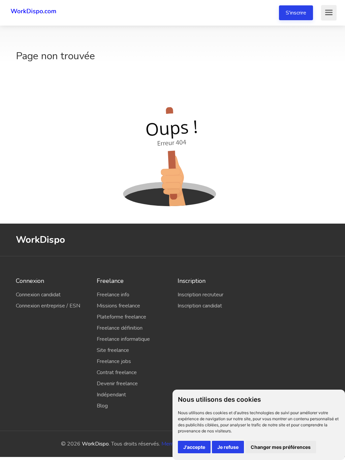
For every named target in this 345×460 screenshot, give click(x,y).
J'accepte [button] (194, 447)
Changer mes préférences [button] (281, 447)
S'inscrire (296, 13)
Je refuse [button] (228, 447)
